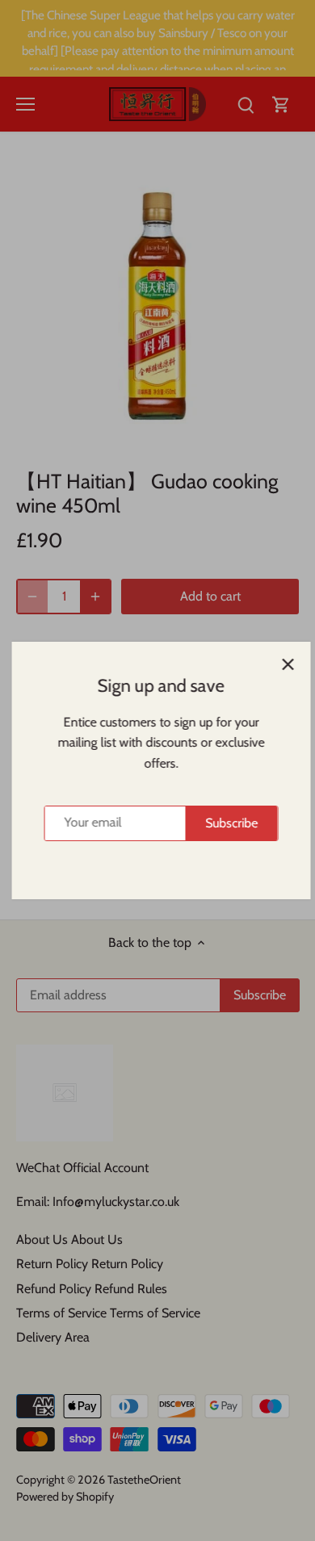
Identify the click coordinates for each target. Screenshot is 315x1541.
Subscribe (228, 823)
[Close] (284, 664)
